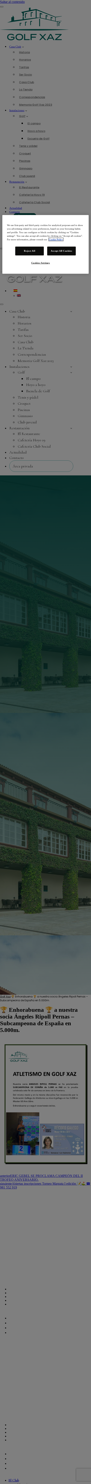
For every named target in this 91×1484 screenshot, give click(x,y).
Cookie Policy (56, 239)
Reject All (29, 251)
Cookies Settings (40, 263)
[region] (45, 244)
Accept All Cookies (61, 251)
